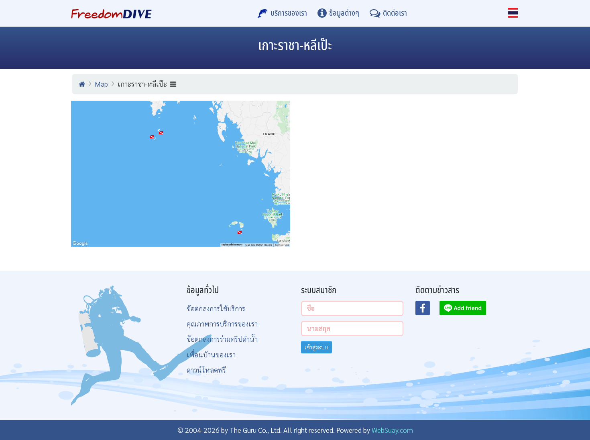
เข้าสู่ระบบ (316, 347)
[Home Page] (111, 13)
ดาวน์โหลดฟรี (206, 369)
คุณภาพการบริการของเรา (222, 323)
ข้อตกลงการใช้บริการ (216, 308)
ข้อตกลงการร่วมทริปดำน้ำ (222, 338)
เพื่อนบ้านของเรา (211, 354)
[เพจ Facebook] (427, 310)
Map (101, 83)
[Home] (82, 84)
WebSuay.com (392, 429)
